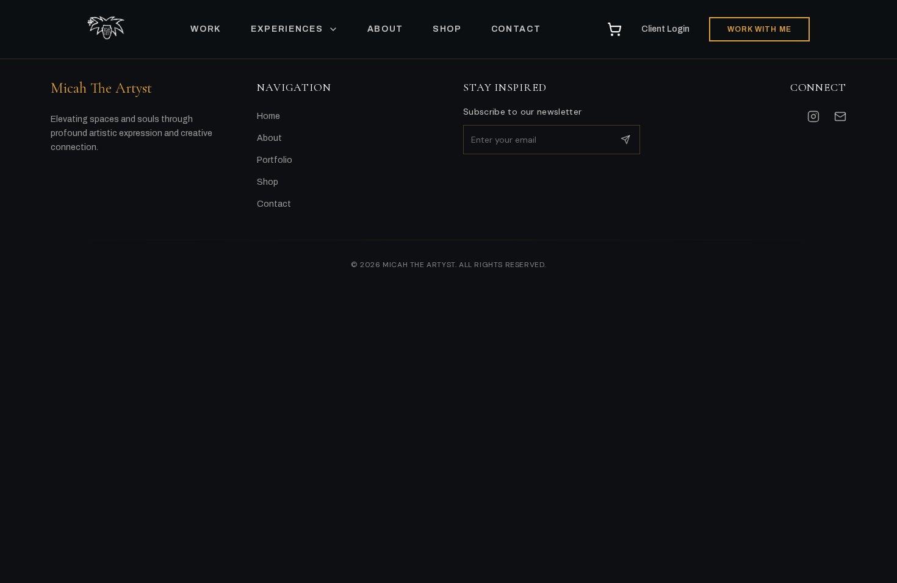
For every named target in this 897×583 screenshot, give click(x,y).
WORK (206, 29)
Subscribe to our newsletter (522, 111)
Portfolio (274, 160)
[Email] (840, 116)
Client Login (665, 29)
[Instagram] (813, 116)
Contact (274, 204)
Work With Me (759, 29)
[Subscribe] (625, 139)
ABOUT (385, 29)
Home (268, 116)
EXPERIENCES (287, 29)
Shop (267, 182)
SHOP (447, 29)
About (269, 138)
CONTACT (516, 29)
